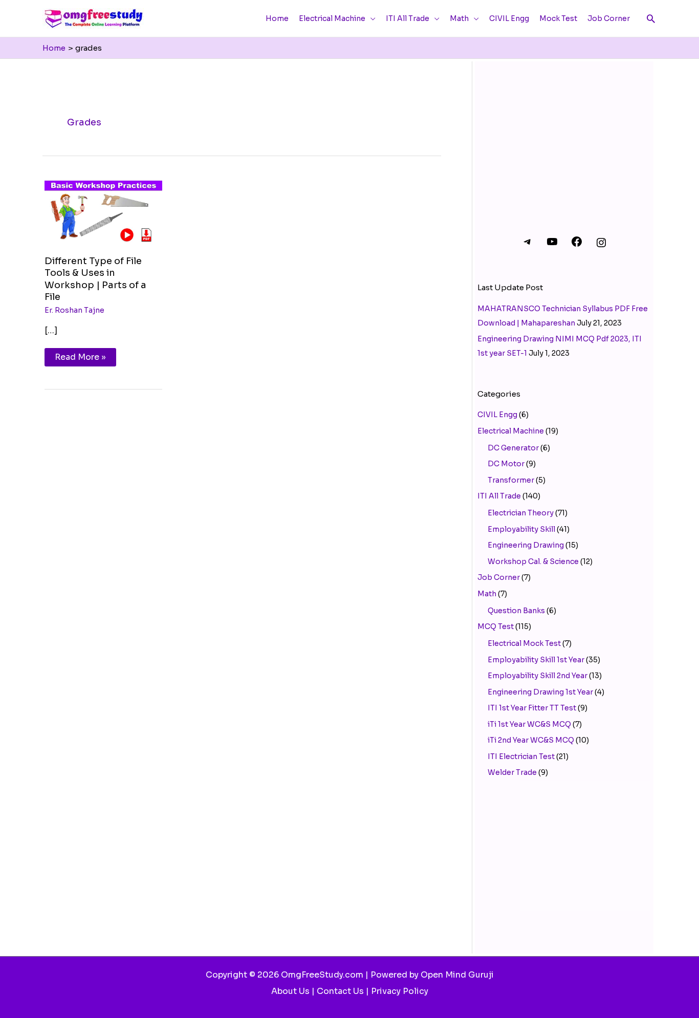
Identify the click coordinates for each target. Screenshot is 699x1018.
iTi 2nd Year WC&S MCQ (531, 740)
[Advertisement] (564, 135)
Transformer (511, 480)
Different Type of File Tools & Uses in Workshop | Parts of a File (95, 278)
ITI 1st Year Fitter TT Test (532, 707)
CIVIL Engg (497, 414)
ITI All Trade (499, 496)
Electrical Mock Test (524, 643)
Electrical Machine (510, 431)
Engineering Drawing (526, 545)
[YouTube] (552, 245)
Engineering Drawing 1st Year (540, 692)
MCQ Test (495, 626)
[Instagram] (601, 246)
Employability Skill (521, 529)
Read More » (80, 355)
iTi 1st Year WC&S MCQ (529, 724)
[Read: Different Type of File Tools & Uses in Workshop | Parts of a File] (103, 209)
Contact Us (340, 991)
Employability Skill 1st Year (536, 659)
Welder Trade (512, 772)
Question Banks (516, 610)
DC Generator (513, 447)
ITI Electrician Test (521, 756)
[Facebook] (577, 245)
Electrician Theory (521, 512)
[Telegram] (527, 245)
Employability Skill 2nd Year (537, 675)
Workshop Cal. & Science (533, 561)
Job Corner (498, 577)
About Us (290, 991)
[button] (651, 18)
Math (486, 593)
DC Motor (506, 463)
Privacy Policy (399, 991)
